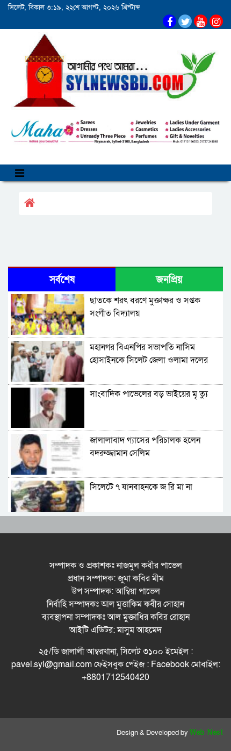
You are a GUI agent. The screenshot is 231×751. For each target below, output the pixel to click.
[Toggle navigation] (19, 172)
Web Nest (206, 733)
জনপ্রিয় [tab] (169, 280)
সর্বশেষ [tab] (62, 280)
